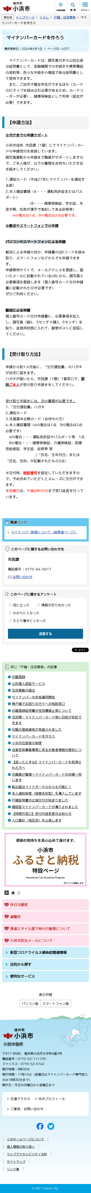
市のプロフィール (51, 1098)
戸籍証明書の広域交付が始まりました (40, 800)
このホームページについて (25, 1139)
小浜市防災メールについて (31, 940)
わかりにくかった (26, 613)
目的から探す (20, 964)
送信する (45, 633)
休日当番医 (19, 904)
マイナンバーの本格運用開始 (33, 697)
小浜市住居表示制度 (27, 743)
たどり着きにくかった (29, 620)
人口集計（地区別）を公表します (37, 820)
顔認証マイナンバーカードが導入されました (45, 807)
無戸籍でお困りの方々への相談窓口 (38, 703)
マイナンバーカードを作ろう (33, 736)
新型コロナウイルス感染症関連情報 (38, 952)
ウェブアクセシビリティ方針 (27, 1154)
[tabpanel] (45, 860)
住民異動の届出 (23, 690)
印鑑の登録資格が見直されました (37, 729)
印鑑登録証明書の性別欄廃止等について (42, 710)
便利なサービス (22, 976)
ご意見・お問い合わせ (27, 1109)
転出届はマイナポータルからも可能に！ (42, 787)
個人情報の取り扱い (21, 1146)
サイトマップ (16, 1161)
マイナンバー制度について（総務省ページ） (44, 532)
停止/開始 (6, 893)
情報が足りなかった (56, 605)
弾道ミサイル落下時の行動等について (40, 928)
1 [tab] (13, 892)
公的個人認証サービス (28, 683)
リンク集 (13, 1169)
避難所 (15, 916)
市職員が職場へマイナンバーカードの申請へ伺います (47, 777)
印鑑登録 (18, 677)
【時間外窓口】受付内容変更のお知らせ (42, 813)
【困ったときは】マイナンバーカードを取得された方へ (47, 765)
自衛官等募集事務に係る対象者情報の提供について (47, 752)
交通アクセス (20, 1098)
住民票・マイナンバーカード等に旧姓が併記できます (47, 720)
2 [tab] (18, 892)
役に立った (21, 605)
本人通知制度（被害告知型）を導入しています (47, 793)
